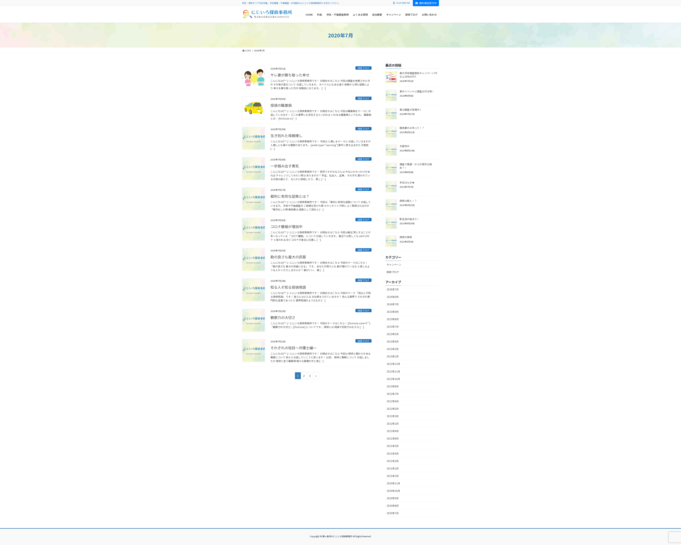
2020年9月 (393, 498)
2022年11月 (393, 371)
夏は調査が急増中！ (411, 109)
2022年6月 (393, 401)
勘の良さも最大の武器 (288, 256)
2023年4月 (393, 341)
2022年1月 (393, 423)
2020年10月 (393, 491)
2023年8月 (393, 319)
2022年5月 (393, 408)
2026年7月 (393, 289)
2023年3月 (393, 349)
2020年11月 (393, 483)
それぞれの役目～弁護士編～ (293, 347)
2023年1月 (393, 356)
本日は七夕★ (407, 182)
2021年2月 (393, 468)
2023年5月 (393, 334)
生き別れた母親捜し (286, 135)
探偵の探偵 (406, 237)
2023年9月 (393, 311)
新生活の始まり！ (409, 219)
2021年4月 (393, 453)
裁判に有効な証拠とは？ (289, 196)
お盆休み (404, 146)
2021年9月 (393, 431)
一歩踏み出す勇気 (284, 165)
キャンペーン (394, 264)
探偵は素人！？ (408, 200)
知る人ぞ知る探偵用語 (288, 287)
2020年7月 (393, 513)
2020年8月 (393, 505)
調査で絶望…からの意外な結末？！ (416, 165)
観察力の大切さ (282, 317)
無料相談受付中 (428, 3)
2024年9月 (393, 297)
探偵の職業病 (281, 105)
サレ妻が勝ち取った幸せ (289, 74)
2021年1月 (393, 476)
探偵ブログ (363, 68)
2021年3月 (393, 461)
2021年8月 (393, 438)
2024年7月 (393, 304)
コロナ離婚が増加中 (286, 226)
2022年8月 (393, 386)
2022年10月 (393, 379)
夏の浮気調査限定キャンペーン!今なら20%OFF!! (418, 74)
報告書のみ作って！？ (412, 128)
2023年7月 (393, 326)
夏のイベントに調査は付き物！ (417, 91)
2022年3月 (393, 416)
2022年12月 (393, 364)
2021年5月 (393, 446)
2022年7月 (393, 394)
